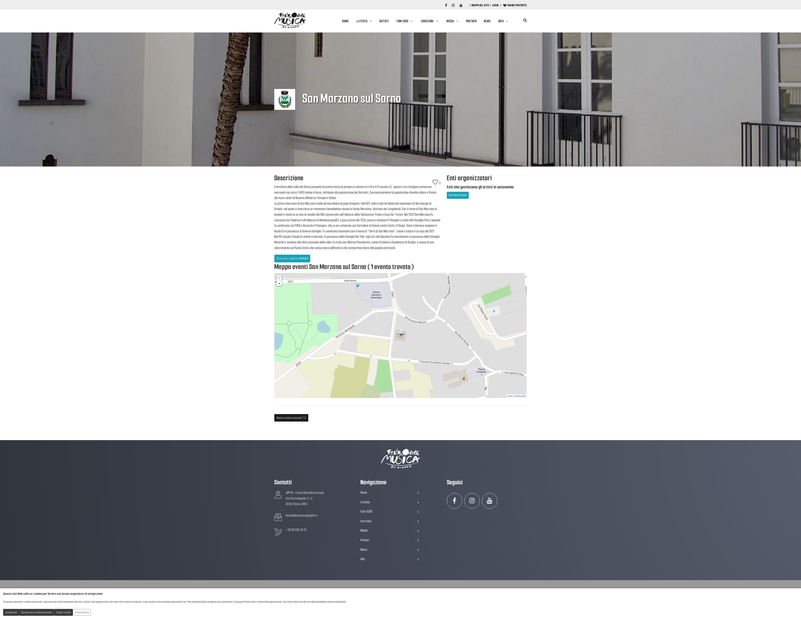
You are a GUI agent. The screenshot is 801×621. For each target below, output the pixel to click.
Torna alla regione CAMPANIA (292, 258)
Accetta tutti (11, 612)
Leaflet (510, 396)
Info (501, 21)
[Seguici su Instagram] (472, 501)
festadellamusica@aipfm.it (301, 515)
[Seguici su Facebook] (446, 5)
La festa (361, 21)
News (487, 21)
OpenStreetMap (521, 396)
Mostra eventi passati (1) (291, 418)
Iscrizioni (427, 21)
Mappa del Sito (480, 5)
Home (345, 21)
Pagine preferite (517, 5)
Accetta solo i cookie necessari (36, 612)
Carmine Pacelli (458, 195)
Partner (471, 21)
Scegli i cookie (64, 612)
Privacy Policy (82, 612)
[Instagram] (453, 5)
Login (495, 5)
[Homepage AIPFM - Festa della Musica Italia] (290, 20)
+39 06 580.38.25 (296, 529)
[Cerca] (525, 20)
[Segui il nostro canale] (461, 5)
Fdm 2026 (402, 21)
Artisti (384, 21)
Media (450, 21)
